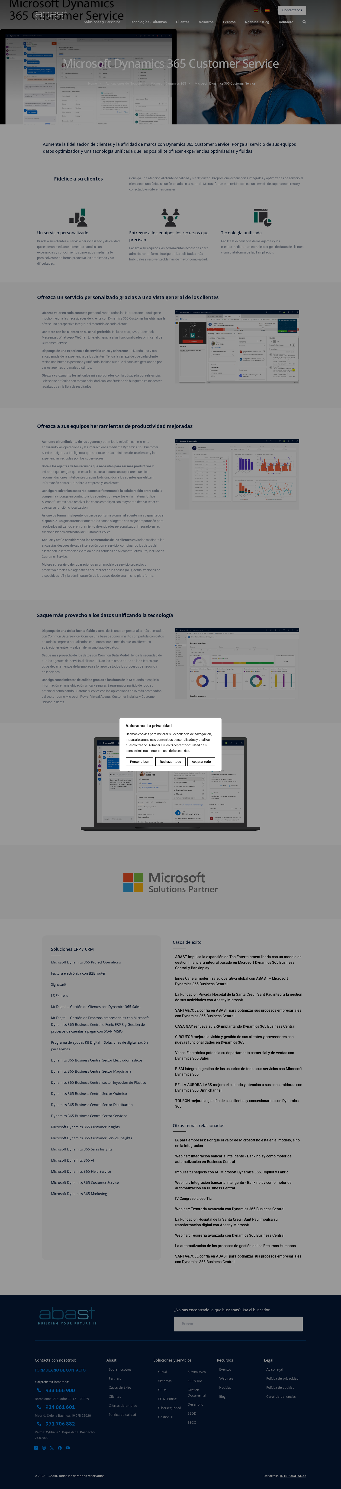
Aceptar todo (201, 762)
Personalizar (139, 762)
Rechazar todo (170, 762)
